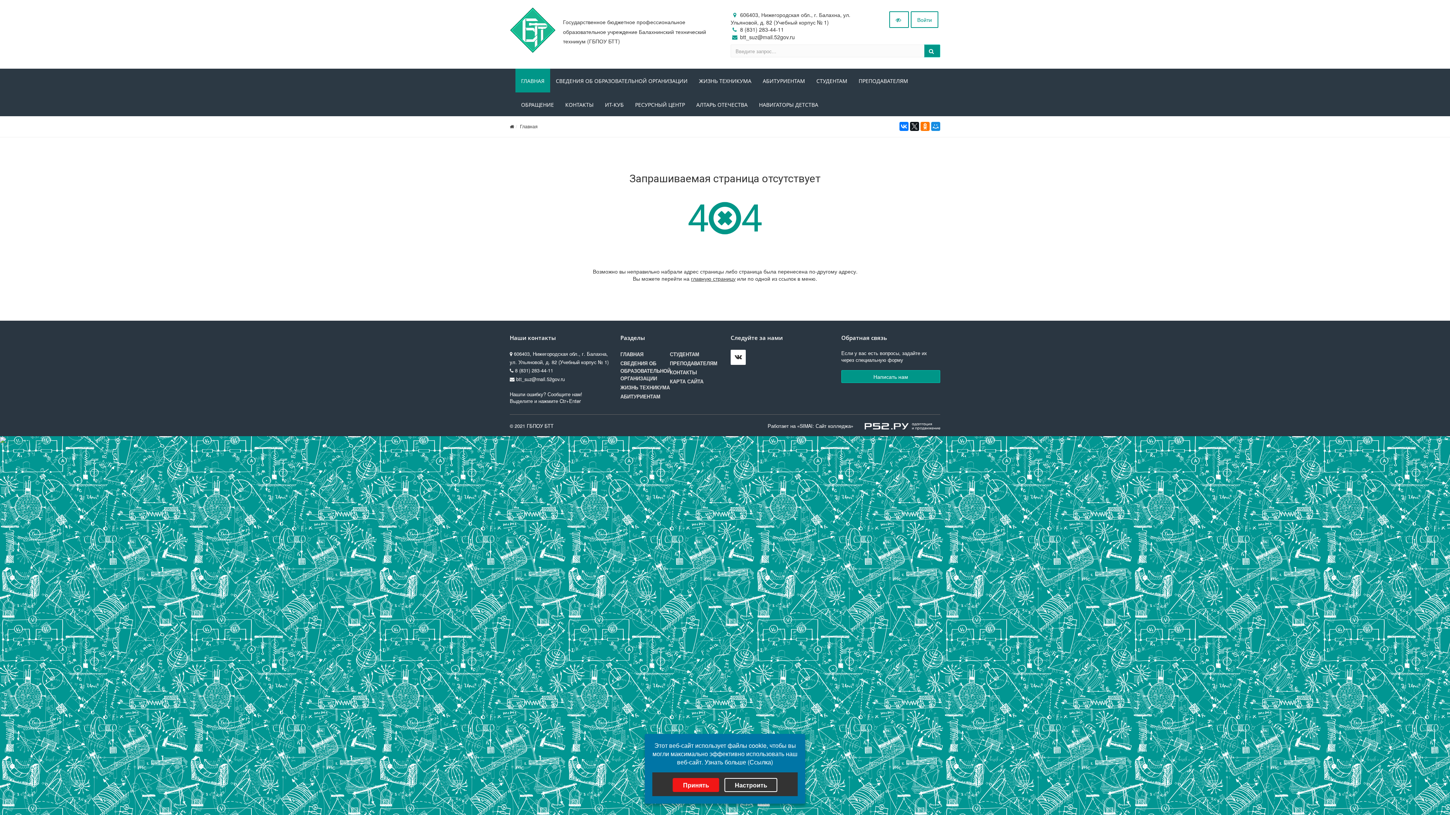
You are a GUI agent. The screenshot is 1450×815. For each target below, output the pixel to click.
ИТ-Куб (614, 104)
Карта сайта (686, 381)
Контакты (579, 104)
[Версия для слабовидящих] (899, 19)
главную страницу (713, 278)
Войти (924, 19)
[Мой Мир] (935, 126)
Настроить (751, 785)
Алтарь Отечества (722, 104)
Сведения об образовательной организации (622, 81)
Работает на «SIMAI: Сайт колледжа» (810, 426)
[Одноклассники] (925, 126)
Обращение (537, 104)
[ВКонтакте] (904, 126)
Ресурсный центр (660, 104)
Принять (696, 785)
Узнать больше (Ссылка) (739, 762)
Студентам (831, 81)
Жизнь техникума (725, 81)
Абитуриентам (784, 81)
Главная (533, 81)
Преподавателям (883, 81)
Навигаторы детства (788, 104)
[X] (914, 126)
